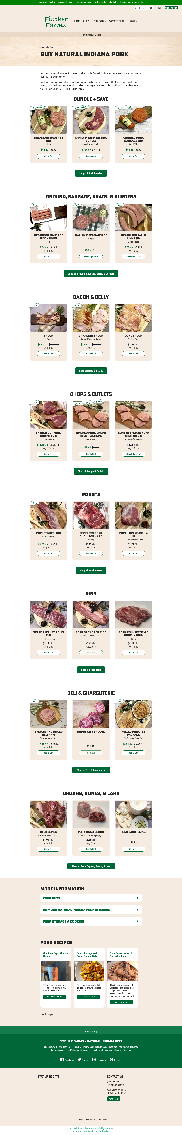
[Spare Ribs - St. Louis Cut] (48, 614)
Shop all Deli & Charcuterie (91, 770)
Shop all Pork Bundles (91, 173)
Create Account (171, 8)
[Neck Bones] (48, 814)
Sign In (159, 8)
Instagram (101, 1060)
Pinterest (118, 1060)
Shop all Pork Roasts (91, 570)
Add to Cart (48, 156)
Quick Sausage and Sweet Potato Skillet (87, 954)
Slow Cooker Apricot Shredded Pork (121, 954)
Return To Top (91, 1031)
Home (77, 21)
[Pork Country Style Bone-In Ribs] (133, 614)
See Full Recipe (54, 996)
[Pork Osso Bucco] (91, 814)
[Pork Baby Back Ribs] (91, 614)
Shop (86, 21)
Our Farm (99, 21)
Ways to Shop (117, 21)
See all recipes (46, 1014)
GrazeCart (109, 1128)
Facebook (69, 1060)
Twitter (85, 1060)
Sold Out (91, 652)
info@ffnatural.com (115, 1084)
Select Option (90, 256)
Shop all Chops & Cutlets (91, 471)
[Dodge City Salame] (91, 714)
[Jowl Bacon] (133, 318)
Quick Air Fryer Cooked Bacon (55, 954)
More (132, 21)
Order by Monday (106, 2)
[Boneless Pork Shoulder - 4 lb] (91, 515)
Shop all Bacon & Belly (91, 371)
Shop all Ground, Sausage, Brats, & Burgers (91, 273)
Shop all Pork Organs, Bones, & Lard (91, 866)
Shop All (44, 47)
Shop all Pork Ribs (91, 669)
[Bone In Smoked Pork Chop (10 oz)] (133, 415)
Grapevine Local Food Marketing (98, 1131)
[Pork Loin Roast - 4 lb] (133, 515)
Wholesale (113, 1098)
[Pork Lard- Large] (133, 814)
